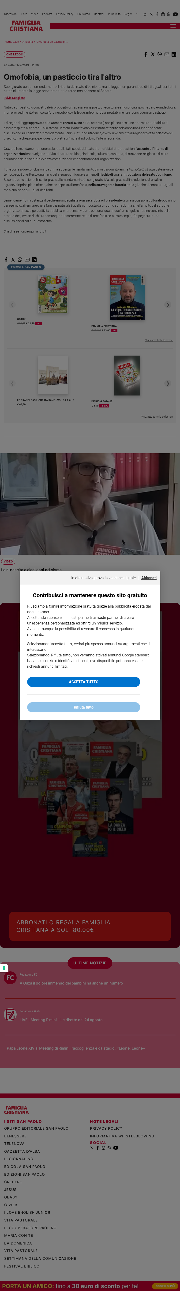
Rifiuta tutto (84, 707)
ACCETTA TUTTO (83, 682)
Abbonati (149, 578)
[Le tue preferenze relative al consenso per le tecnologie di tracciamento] (4, 968)
